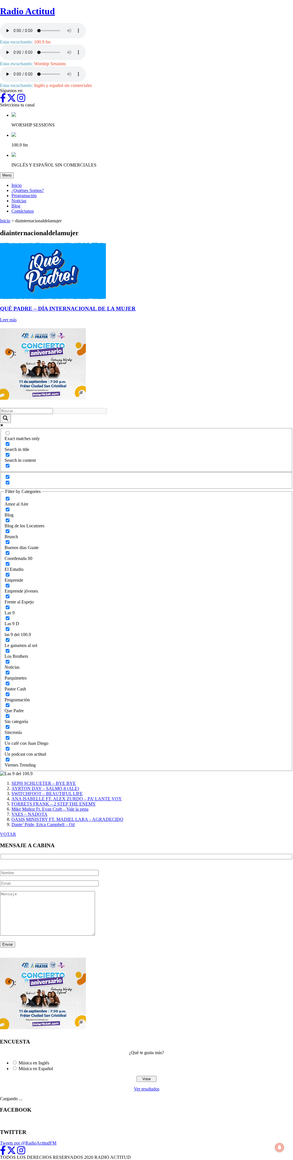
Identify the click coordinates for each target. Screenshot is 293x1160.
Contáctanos (22, 211)
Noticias (18, 200)
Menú (8, 175)
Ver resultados (146, 1088)
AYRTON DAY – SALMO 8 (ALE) (45, 788)
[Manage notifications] (279, 1147)
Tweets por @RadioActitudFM (28, 1143)
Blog (15, 205)
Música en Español (36, 1068)
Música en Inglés (34, 1062)
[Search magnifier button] (5, 418)
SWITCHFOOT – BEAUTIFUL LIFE (47, 793)
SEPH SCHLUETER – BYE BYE (43, 783)
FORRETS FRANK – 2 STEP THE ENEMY (53, 803)
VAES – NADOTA (29, 814)
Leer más (8, 319)
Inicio (16, 185)
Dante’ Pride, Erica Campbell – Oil (43, 824)
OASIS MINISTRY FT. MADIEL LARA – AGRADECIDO (67, 819)
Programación (24, 195)
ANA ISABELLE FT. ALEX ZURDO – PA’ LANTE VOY (66, 798)
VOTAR (8, 834)
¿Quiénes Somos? (27, 190)
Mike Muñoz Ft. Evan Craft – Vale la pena (49, 809)
